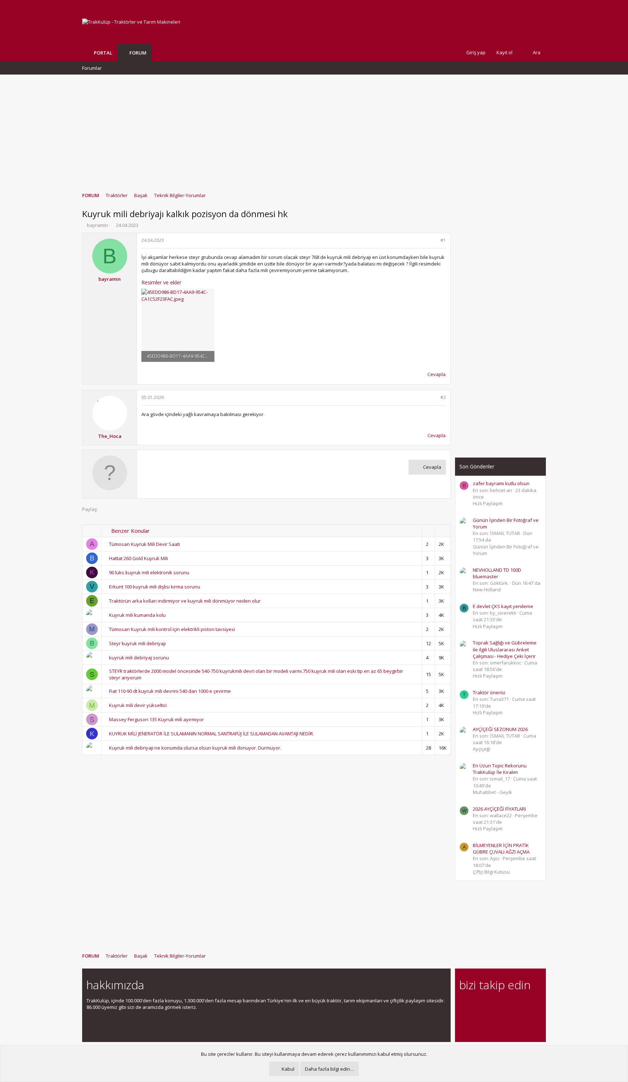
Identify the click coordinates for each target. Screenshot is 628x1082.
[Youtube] (463, 1020)
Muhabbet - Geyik (492, 792)
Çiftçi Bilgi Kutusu (491, 872)
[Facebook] (463, 1004)
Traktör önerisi (489, 692)
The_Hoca (109, 436)
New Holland (487, 589)
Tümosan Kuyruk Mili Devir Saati (144, 544)
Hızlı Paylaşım (488, 503)
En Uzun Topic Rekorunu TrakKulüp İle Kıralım (500, 768)
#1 (443, 240)
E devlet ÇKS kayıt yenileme (503, 606)
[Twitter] (527, 1004)
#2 (443, 397)
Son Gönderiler (476, 466)
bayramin (97, 225)
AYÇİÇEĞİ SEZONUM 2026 (500, 729)
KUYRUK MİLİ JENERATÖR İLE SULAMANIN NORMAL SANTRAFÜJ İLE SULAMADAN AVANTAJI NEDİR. (211, 733)
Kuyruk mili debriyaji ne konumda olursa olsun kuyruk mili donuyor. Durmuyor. (195, 747)
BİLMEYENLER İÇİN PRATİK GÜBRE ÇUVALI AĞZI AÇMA (501, 848)
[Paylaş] (434, 240)
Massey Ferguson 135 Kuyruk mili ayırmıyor (156, 719)
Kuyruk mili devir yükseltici (138, 705)
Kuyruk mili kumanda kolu (137, 615)
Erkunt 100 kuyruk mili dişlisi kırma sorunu (154, 586)
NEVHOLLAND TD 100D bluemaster (497, 573)
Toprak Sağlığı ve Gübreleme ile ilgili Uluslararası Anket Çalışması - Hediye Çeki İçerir (504, 649)
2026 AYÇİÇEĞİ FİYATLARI (499, 809)
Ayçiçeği (481, 749)
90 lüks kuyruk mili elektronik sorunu (149, 572)
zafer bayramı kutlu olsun (501, 483)
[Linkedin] (489, 1004)
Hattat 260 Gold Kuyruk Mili (138, 558)
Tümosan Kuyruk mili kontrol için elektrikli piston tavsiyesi (172, 629)
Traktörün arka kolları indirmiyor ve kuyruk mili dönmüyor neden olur (185, 601)
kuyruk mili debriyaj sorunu (139, 657)
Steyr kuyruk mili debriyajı (137, 643)
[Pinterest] (502, 1004)
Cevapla (436, 374)
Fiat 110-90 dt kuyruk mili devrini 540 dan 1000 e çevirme (170, 691)
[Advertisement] (314, 130)
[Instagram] (476, 1004)
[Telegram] (514, 1004)
